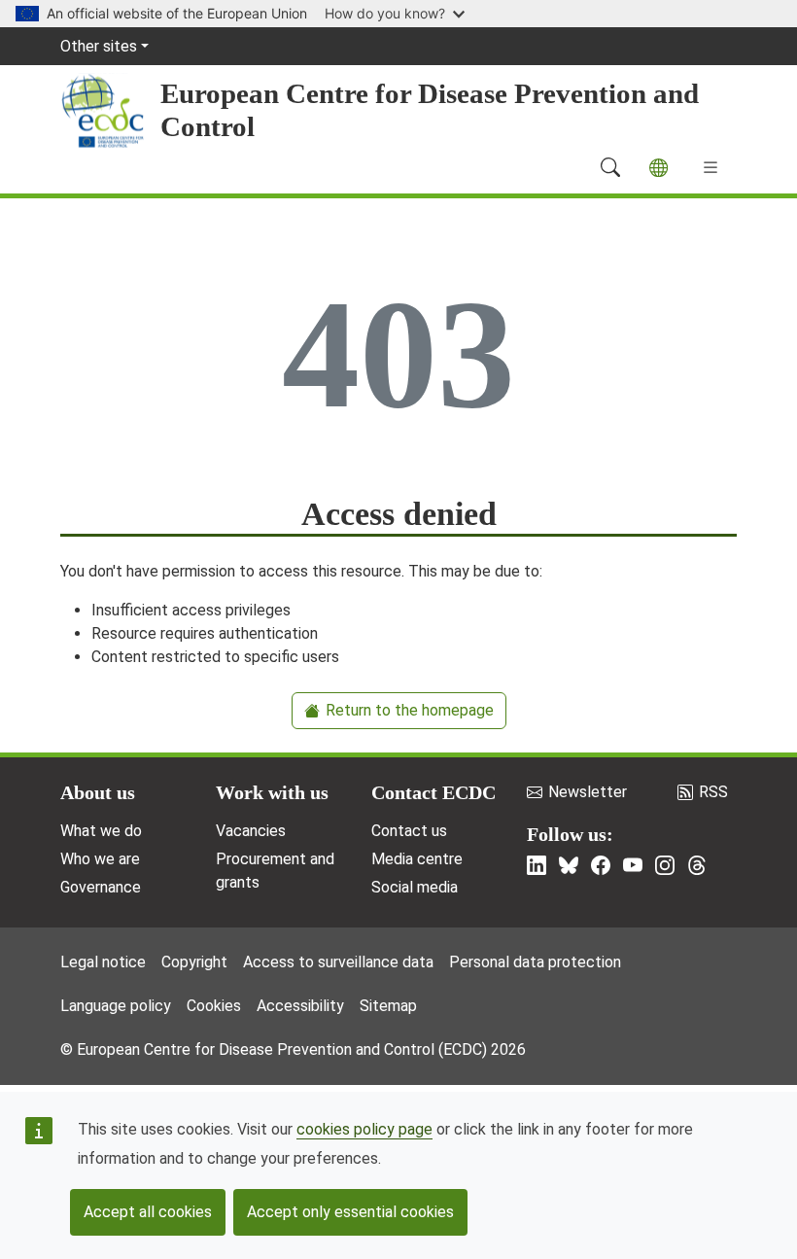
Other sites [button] (98, 46)
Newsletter (587, 792)
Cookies (214, 1006)
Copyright (194, 962)
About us (97, 792)
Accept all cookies (148, 1212)
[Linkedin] (536, 865)
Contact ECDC (433, 792)
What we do (101, 831)
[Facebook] (600, 865)
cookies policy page (364, 1129)
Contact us (409, 831)
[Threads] (697, 865)
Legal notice (103, 962)
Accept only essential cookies (350, 1212)
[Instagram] (665, 865)
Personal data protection (535, 962)
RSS (713, 792)
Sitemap (388, 1006)
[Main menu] (710, 167)
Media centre (417, 859)
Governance (100, 887)
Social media (414, 887)
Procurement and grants (275, 871)
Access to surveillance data (338, 962)
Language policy (115, 1006)
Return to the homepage (410, 710)
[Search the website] (610, 167)
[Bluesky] (568, 865)
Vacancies (251, 831)
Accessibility (300, 1006)
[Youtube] (632, 865)
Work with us (272, 792)
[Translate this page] (658, 168)
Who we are (100, 859)
